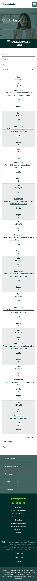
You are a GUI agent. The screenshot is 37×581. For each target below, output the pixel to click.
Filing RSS (30, 437)
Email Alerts (10, 459)
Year (3, 64)
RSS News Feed (11, 482)
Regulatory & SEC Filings (18, 523)
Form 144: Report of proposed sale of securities (18, 166)
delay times (30, 572)
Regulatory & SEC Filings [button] (20, 43)
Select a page (7, 442)
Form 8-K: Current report (18, 418)
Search (18, 532)
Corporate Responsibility (18, 526)
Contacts (9, 474)
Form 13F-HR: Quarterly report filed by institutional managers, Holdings (18, 94)
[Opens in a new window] (13, 503)
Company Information (18, 514)
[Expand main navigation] (34, 4)
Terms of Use (18, 557)
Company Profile (11, 466)
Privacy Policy (18, 553)
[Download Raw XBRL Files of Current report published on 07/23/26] (18, 425)
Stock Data (18, 520)
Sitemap (9, 489)
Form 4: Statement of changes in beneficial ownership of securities (18, 130)
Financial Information (18, 517)
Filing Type (4, 54)
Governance (18, 529)
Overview (18, 507)
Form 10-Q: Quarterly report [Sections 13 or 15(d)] (18, 383)
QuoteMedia (23, 570)
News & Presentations (18, 510)
